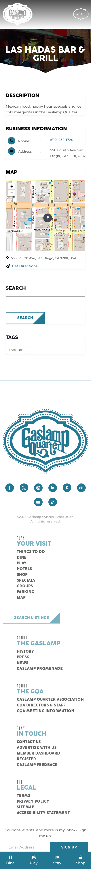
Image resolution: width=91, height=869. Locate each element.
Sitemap (25, 807)
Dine (22, 557)
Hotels (24, 569)
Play (22, 563)
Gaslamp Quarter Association (50, 699)
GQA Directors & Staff (41, 705)
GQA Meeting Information (45, 711)
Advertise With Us (37, 747)
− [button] (11, 193)
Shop (22, 575)
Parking (25, 592)
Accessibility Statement (43, 813)
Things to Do (31, 552)
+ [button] (11, 186)
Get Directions (25, 266)
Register (26, 759)
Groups (25, 586)
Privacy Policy (33, 801)
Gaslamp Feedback (37, 765)
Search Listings (31, 618)
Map (21, 597)
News (22, 663)
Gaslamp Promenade (40, 668)
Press (23, 657)
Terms (23, 796)
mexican (16, 350)
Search (25, 318)
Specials (26, 580)
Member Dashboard (38, 753)
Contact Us (29, 742)
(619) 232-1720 (61, 140)
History (25, 651)
